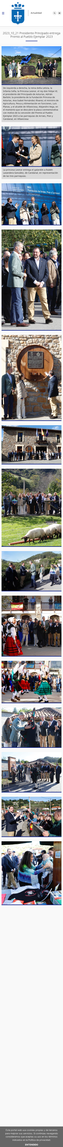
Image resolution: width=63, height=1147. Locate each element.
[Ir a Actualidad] (18, 13)
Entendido (31, 1144)
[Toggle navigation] (3, 13)
